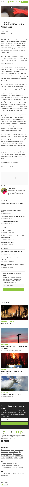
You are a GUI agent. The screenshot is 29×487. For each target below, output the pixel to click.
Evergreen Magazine (9, 481)
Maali (8, 482)
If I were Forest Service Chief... (11, 394)
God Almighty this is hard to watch (9, 221)
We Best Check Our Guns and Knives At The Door (13, 216)
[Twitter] (5, 441)
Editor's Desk (4, 475)
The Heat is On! (6, 324)
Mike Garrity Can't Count (7, 242)
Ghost (4, 482)
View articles (11, 197)
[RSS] (7, 441)
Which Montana (5, 344)
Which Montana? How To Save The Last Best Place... (14, 347)
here (16, 162)
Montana (3, 369)
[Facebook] (2, 441)
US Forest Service (5, 392)
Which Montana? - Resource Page (12, 371)
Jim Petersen (12, 188)
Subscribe (24, 1)
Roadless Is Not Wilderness (8, 230)
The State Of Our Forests (7, 321)
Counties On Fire (5, 22)
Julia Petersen (4, 244)
